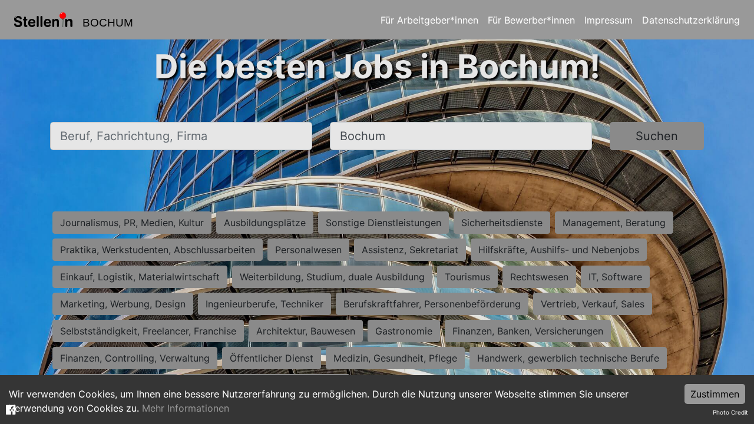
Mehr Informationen (185, 408)
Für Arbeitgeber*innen (429, 20)
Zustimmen (714, 394)
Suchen (657, 136)
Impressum (608, 20)
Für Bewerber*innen (531, 20)
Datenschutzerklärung (691, 20)
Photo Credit (730, 412)
